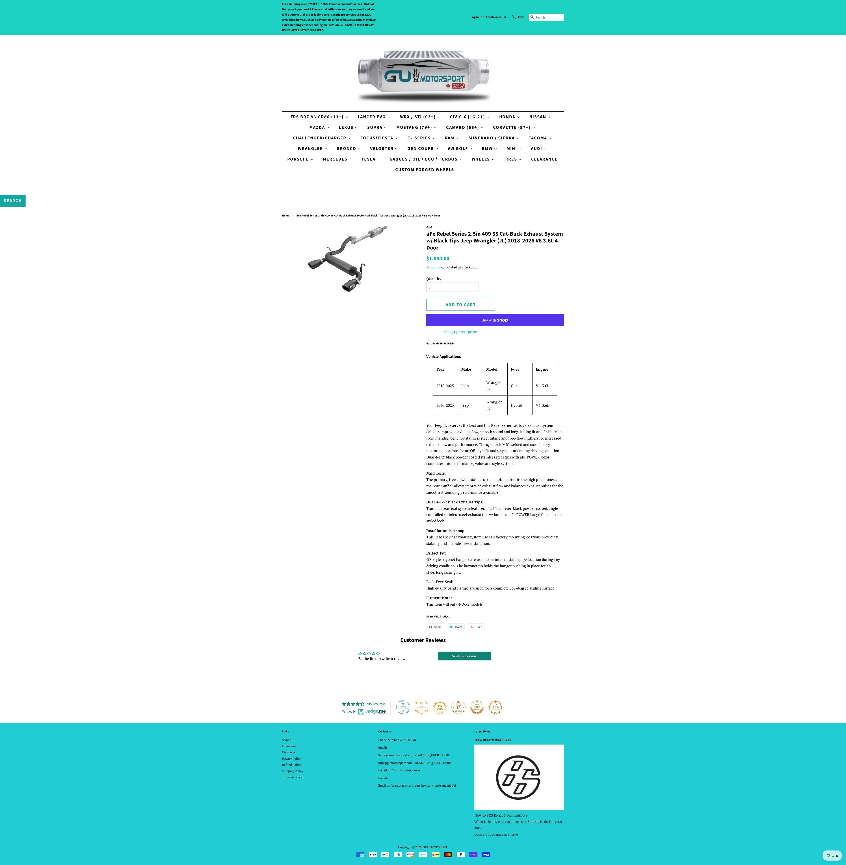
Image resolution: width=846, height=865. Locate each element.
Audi (537, 149)
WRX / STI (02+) (418, 117)
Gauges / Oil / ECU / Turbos (424, 159)
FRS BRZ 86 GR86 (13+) (318, 117)
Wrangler (311, 149)
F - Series (419, 138)
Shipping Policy (292, 771)
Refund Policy (291, 765)
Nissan (538, 117)
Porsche (298, 159)
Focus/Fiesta (377, 138)
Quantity (433, 278)
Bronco (347, 149)
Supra (375, 127)
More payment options (461, 331)
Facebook (288, 752)
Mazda (317, 127)
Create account (496, 17)
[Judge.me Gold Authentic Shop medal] (421, 707)
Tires (511, 159)
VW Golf (458, 149)
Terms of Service (293, 777)
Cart (521, 17)
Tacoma (539, 138)
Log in (475, 17)
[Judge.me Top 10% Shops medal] (477, 707)
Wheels (481, 159)
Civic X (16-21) (468, 117)
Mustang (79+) (415, 127)
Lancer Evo (373, 117)
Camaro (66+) (463, 127)
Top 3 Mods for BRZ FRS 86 (492, 739)
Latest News (482, 732)
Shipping (433, 267)
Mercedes (336, 159)
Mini (512, 149)
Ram (450, 138)
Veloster (382, 149)
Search (286, 740)
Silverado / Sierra (492, 138)
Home (285, 216)
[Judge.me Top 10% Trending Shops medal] (495, 707)
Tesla (369, 159)
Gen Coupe (421, 149)
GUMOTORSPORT (435, 847)
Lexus (347, 127)
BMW (488, 149)
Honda (508, 117)
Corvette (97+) (512, 127)
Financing (288, 746)
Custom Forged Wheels (424, 170)
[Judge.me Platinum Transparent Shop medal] (403, 707)
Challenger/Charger (320, 138)
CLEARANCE (544, 159)
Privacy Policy (291, 758)
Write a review (464, 656)
